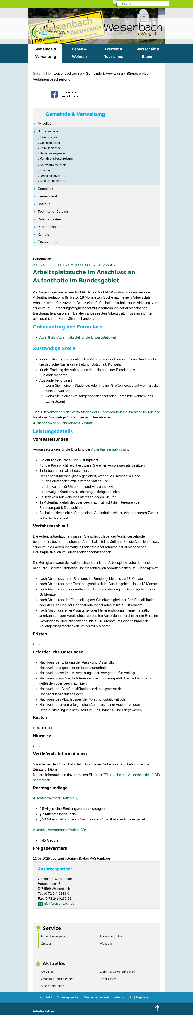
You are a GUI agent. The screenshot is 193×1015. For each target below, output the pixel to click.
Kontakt (43, 234)
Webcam (106, 943)
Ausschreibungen (52, 986)
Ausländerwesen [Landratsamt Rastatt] (63, 423)
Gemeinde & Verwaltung (45, 53)
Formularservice (50, 148)
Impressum (144, 997)
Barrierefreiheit (96, 997)
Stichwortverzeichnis (53, 165)
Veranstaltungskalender (57, 978)
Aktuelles (44, 123)
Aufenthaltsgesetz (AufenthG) (55, 798)
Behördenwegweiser (53, 153)
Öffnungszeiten (49, 242)
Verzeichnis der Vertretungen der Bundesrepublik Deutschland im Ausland (103, 412)
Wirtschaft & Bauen (147, 53)
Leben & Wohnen (79, 53)
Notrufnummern (50, 175)
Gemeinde (45, 189)
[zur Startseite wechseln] (48, 39)
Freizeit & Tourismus (113, 53)
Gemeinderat (47, 196)
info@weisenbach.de (58, 903)
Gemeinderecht (50, 142)
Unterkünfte (108, 978)
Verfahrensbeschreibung (51, 79)
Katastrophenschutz (52, 181)
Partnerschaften (49, 227)
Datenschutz (123, 997)
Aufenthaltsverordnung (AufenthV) (59, 830)
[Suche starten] (164, 4)
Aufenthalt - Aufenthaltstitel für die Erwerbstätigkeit (77, 337)
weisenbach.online (68, 73)
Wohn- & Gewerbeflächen (117, 971)
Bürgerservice (137, 73)
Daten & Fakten (49, 219)
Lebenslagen (48, 137)
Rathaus (44, 204)
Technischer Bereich (53, 211)
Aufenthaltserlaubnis (106, 449)
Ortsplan (46, 943)
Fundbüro (46, 170)
